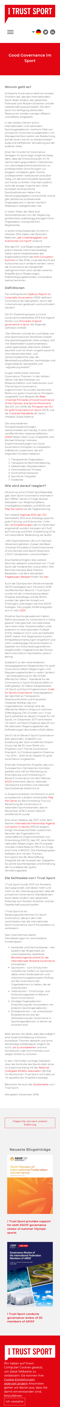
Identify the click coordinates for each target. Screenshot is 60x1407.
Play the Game (14, 509)
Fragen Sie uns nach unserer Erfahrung (30, 1123)
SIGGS (8, 781)
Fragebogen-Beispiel (18, 576)
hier (46, 576)
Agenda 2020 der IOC (33, 514)
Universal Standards (21, 413)
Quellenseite (41, 1084)
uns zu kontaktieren (24, 1047)
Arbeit (8, 436)
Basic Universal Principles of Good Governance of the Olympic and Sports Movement (29, 400)
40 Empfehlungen (21, 524)
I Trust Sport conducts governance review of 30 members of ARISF (24, 1317)
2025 (23, 610)
